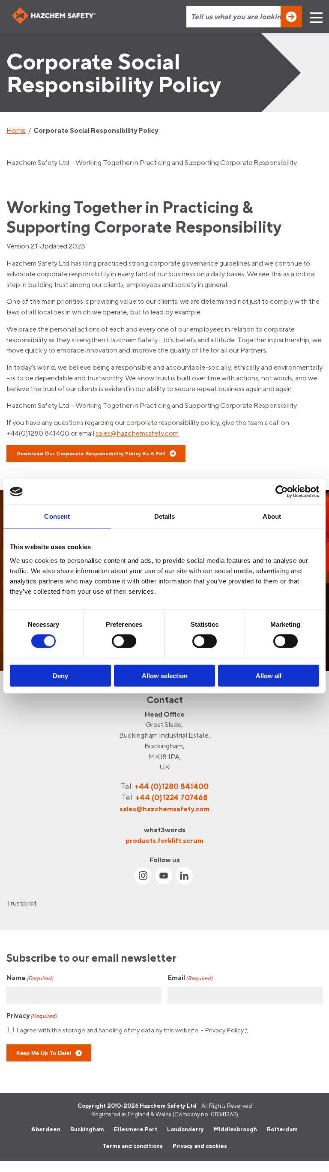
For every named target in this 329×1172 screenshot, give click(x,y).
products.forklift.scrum (164, 840)
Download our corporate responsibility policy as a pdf (90, 453)
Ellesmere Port (135, 1129)
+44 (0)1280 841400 (172, 786)
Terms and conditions (132, 1145)
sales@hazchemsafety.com (137, 433)
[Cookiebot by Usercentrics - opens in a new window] (281, 491)
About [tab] (272, 516)
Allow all (268, 675)
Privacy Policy (224, 1029)
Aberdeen (45, 1129)
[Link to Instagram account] (143, 875)
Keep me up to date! (43, 1053)
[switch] (124, 641)
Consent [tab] (57, 516)
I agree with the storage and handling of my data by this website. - (132, 1029)
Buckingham (87, 1129)
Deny (60, 675)
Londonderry (185, 1129)
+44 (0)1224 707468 (171, 797)
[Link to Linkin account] (184, 875)
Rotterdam (282, 1129)
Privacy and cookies (200, 1145)
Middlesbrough (235, 1129)
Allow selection (165, 675)
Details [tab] (164, 516)
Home (16, 130)
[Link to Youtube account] (163, 875)
